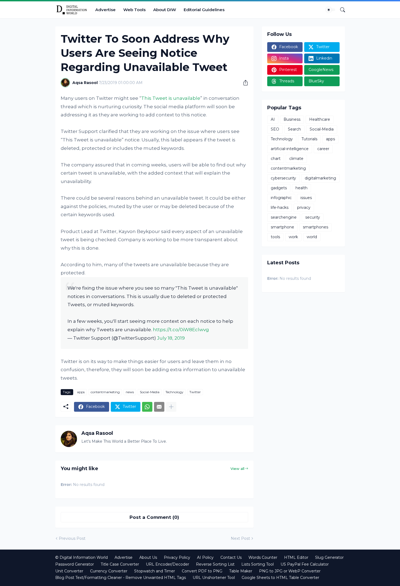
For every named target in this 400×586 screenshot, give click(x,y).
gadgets (279, 187)
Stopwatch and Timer (154, 571)
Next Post (240, 538)
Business (292, 119)
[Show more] (171, 407)
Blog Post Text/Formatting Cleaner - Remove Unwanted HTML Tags (120, 577)
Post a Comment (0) (154, 517)
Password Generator (74, 564)
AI (273, 119)
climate (296, 158)
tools (275, 236)
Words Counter (262, 557)
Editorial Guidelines (204, 9)
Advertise (105, 9)
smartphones (315, 227)
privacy (303, 207)
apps (81, 392)
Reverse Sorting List (215, 564)
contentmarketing (105, 392)
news (130, 392)
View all (237, 468)
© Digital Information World (81, 557)
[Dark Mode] (330, 9)
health (301, 187)
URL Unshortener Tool (214, 577)
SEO (275, 129)
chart (276, 158)
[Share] (243, 82)
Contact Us (231, 557)
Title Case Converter (120, 564)
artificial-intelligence (290, 148)
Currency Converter (108, 571)
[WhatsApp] (147, 407)
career (323, 148)
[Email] (159, 407)
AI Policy (205, 557)
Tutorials (309, 139)
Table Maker (240, 571)
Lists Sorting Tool (257, 564)
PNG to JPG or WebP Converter (290, 571)
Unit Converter (69, 571)
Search (294, 129)
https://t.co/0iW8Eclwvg (181, 329)
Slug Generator (329, 557)
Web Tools (134, 9)
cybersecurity (283, 178)
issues (306, 197)
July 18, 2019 (171, 338)
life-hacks (279, 207)
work (293, 236)
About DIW (164, 9)
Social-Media (149, 392)
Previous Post (72, 538)
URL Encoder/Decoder (167, 564)
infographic (281, 197)
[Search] (340, 9)
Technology (174, 392)
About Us (148, 557)
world (312, 236)
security (312, 217)
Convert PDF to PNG (202, 571)
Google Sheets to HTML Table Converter (280, 577)
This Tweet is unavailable (170, 98)
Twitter (195, 392)
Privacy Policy (177, 557)
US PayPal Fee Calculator (305, 564)
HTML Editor (296, 557)
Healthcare (319, 119)
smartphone (282, 227)
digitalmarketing (320, 178)
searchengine (284, 217)
